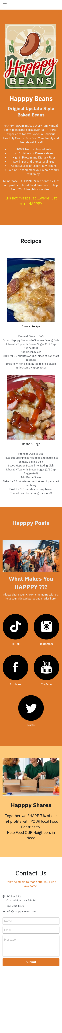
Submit (31, 962)
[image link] (15, 626)
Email (7, 930)
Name (8, 921)
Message (10, 939)
